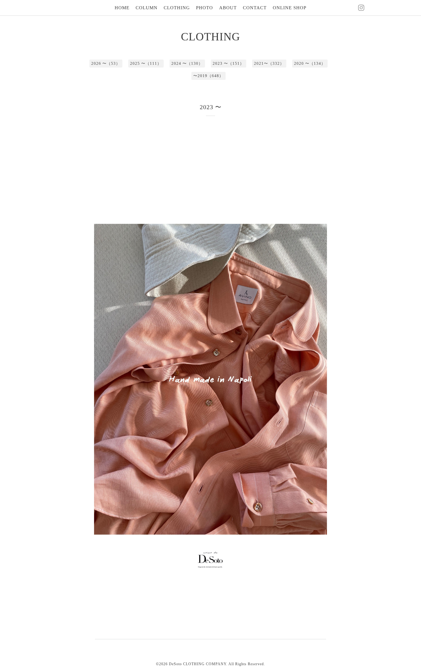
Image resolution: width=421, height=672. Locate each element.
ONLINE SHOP (289, 7)
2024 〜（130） (187, 63)
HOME (122, 7)
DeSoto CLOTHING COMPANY (197, 664)
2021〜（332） (269, 63)
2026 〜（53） (105, 63)
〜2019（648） (208, 75)
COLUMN (146, 7)
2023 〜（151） (228, 63)
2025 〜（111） (145, 63)
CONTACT (255, 7)
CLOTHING (177, 7)
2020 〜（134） (309, 63)
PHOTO (204, 7)
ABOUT (228, 7)
